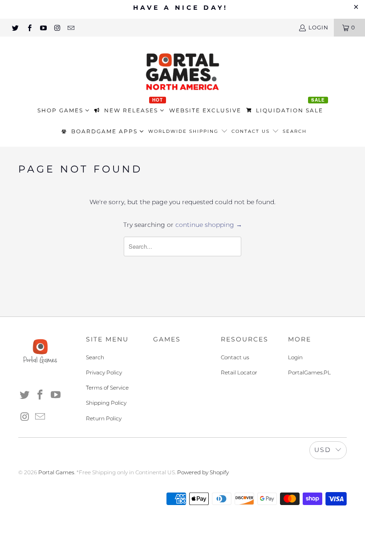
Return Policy (104, 418)
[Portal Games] (182, 70)
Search (295, 131)
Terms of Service (107, 387)
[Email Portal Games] (70, 27)
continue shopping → (208, 225)
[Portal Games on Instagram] (57, 27)
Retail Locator (239, 372)
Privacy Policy (104, 372)
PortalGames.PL (309, 372)
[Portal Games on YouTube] (43, 27)
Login (295, 357)
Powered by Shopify (203, 472)
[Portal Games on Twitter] (15, 27)
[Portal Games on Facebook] (28, 27)
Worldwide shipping (184, 131)
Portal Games (56, 472)
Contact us (251, 131)
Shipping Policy (106, 402)
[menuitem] (63, 110)
